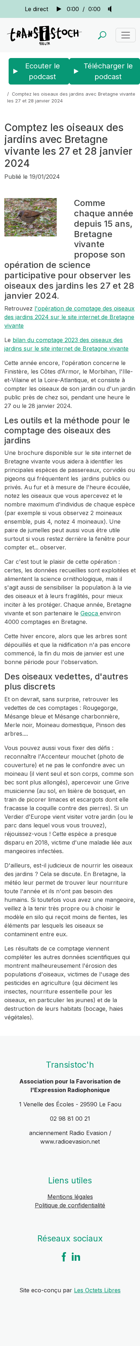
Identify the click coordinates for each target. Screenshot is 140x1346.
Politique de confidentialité (70, 1205)
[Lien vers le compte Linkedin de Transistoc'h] (76, 1256)
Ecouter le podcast (42, 71)
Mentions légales (70, 1196)
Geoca (90, 613)
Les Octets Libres (97, 1290)
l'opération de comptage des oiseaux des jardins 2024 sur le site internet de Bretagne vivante (69, 317)
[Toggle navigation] (126, 35)
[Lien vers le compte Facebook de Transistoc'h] (64, 1256)
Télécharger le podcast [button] (108, 71)
